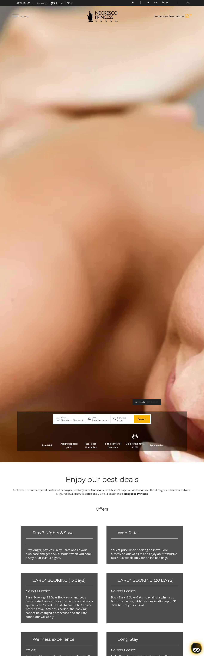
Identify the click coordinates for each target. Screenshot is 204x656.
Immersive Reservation (169, 16)
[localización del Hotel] (133, 2)
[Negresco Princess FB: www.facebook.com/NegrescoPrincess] (148, 2)
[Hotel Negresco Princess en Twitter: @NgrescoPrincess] (152, 2)
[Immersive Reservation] (188, 16)
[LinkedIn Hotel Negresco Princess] (163, 2)
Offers (69, 3)
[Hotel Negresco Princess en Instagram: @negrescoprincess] (166, 2)
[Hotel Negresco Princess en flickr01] (159, 2)
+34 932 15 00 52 (23, 3)
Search (142, 419)
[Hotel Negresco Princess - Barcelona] (170, 2)
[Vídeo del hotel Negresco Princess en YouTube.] (155, 2)
